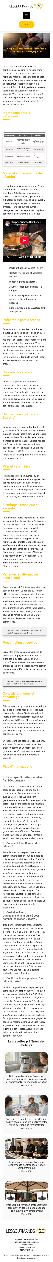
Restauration (26, 1250)
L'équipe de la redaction (26, 1258)
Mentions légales (33, 1255)
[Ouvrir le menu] (26, 15)
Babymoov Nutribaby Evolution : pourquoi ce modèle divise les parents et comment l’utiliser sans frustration (26, 1079)
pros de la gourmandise (26, 1239)
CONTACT (26, 24)
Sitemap (44, 1255)
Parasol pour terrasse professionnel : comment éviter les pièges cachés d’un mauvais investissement (26, 1207)
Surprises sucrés (26, 1247)
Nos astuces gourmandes (27, 1242)
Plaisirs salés (26, 1245)
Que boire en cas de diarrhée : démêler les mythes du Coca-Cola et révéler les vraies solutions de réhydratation (26, 1122)
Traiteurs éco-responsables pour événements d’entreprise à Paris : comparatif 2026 (26, 1165)
